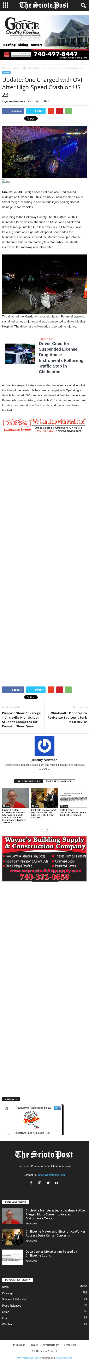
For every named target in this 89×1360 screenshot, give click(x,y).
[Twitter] (49, 1183)
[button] (82, 5)
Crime (5, 1311)
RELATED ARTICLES (29, 781)
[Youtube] (57, 1183)
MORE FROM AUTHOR (59, 781)
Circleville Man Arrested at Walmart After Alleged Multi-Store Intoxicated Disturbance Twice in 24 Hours (14, 816)
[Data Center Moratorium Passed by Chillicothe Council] (73, 798)
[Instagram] (40, 1183)
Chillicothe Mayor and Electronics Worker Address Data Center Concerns (43, 813)
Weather (7, 1324)
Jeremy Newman (15, 101)
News (14, 68)
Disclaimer (19, 1344)
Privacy (34, 1344)
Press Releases (11, 1305)
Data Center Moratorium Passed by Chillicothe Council (73, 812)
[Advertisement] (44, 479)
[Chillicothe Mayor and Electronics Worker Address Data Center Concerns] (44, 798)
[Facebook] (32, 1183)
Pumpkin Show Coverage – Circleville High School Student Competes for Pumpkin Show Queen (21, 719)
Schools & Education (14, 1299)
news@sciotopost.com (52, 1174)
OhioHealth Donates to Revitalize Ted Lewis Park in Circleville (67, 717)
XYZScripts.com (63, 1357)
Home (5, 68)
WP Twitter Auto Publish (29, 1357)
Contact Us (70, 1344)
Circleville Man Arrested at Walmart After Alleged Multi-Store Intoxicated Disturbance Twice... (56, 1214)
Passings (7, 1293)
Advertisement (51, 1344)
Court (5, 1318)
